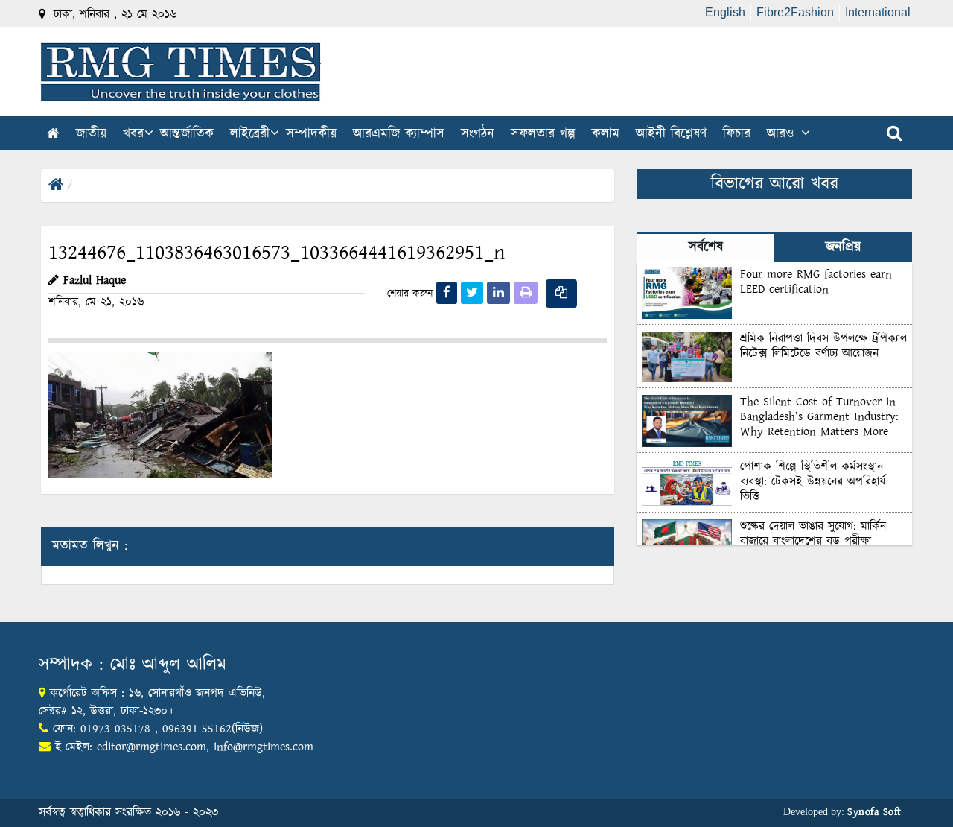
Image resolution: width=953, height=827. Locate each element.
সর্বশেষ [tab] (706, 247)
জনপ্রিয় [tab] (843, 247)
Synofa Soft (874, 812)
